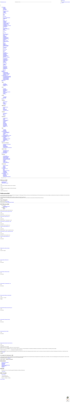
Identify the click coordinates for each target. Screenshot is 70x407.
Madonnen (4, 43)
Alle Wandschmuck (5, 168)
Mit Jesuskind (4, 123)
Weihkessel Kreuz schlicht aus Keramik (4, 241)
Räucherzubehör (5, 152)
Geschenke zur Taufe (5, 23)
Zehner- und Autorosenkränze (6, 159)
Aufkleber (4, 12)
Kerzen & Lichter (5, 34)
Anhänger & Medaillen (6, 132)
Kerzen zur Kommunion (6, 78)
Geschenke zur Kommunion (6, 73)
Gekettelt (4, 160)
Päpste (4, 51)
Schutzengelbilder (5, 60)
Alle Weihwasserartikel (4, 181)
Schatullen (4, 166)
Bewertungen (4, 9)
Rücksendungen (3, 349)
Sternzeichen (4, 62)
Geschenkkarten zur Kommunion (7, 25)
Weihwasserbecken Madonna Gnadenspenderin (5, 281)
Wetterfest (4, 126)
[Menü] (68, 396)
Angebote (4, 7)
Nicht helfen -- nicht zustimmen (9, 345)
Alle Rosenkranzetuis (5, 165)
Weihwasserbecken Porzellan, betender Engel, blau (6, 211)
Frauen (4, 108)
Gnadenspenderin (5, 120)
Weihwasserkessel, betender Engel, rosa (4, 216)
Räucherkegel (4, 54)
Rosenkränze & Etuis (5, 53)
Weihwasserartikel (5, 68)
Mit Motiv (4, 91)
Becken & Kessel (4, 182)
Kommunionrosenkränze (6, 38)
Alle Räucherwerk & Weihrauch (7, 144)
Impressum (3, 353)
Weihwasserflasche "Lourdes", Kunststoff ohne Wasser (6, 231)
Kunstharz (4, 115)
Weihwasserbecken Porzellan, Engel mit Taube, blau (6, 329)
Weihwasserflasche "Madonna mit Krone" (5, 305)
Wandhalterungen (5, 66)
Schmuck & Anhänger (5, 59)
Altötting (4, 118)
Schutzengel (4, 104)
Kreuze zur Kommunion (6, 79)
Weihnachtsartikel (5, 67)
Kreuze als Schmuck (5, 40)
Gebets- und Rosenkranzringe (6, 158)
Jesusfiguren (4, 32)
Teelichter (4, 64)
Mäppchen (4, 167)
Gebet (4, 20)
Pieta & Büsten (5, 125)
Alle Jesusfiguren (5, 113)
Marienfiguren (4, 44)
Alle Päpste (4, 129)
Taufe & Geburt (5, 63)
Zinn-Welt (4, 70)
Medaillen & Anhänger (5, 45)
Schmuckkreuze (5, 92)
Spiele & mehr (5, 61)
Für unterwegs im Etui (5, 110)
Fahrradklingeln (5, 18)
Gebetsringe (4, 21)
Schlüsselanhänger (5, 58)
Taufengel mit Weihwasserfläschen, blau (5, 236)
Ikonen (4, 31)
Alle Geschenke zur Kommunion (7, 76)
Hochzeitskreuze (5, 84)
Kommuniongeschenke (6, 37)
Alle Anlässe (4, 83)
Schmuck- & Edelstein (5, 157)
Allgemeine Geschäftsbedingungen (6, 351)
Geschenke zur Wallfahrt (6, 24)
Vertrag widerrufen (2, 365)
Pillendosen (4, 50)
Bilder (4, 14)
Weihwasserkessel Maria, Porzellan (4, 317)
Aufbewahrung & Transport (6, 206)
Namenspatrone (5, 47)
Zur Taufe (4, 85)
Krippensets (4, 174)
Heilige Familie (5, 175)
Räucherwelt (4, 56)
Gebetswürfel (4, 22)
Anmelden (62, 2)
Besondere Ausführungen (6, 162)
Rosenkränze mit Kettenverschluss (7, 135)
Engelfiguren (4, 16)
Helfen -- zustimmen (3, 345)
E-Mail (11, 336)
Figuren (3, 98)
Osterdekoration (5, 49)
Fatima (4, 119)
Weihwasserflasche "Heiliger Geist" (4, 246)
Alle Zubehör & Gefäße (6, 150)
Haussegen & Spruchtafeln (6, 170)
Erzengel (4, 103)
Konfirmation (4, 39)
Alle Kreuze (4, 88)
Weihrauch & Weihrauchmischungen (7, 147)
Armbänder (4, 11)
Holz (3, 114)
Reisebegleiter (4, 52)
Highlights (4, 8)
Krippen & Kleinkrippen (6, 41)
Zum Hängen (4, 97)
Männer (4, 107)
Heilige (4, 29)
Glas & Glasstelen (5, 26)
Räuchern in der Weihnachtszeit (6, 176)
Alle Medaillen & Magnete (6, 136)
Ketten (4, 35)
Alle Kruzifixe (5, 96)
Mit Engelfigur (5, 90)
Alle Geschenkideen (5, 72)
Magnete (4, 140)
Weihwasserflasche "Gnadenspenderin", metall (5, 221)
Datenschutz (3, 338)
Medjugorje (4, 122)
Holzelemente (4, 171)
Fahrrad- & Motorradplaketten (6, 17)
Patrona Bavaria (5, 124)
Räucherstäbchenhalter (5, 151)
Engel (4, 102)
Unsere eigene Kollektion (6, 156)
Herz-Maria (4, 121)
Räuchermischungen (5, 146)
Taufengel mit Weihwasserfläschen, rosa (5, 226)
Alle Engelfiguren (5, 101)
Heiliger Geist (4, 109)
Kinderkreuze (4, 36)
